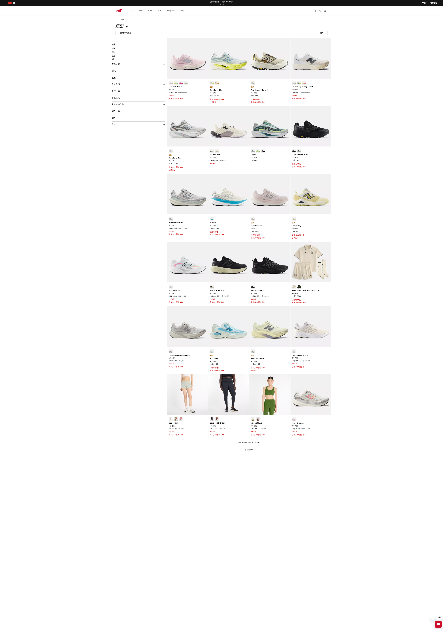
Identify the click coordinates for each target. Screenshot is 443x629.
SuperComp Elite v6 (217, 90)
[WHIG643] (299, 150)
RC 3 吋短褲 (173, 423)
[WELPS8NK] (258, 150)
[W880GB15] (211, 286)
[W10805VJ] (211, 218)
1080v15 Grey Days (176, 223)
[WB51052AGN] (253, 419)
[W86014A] (294, 351)
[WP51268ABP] (217, 419)
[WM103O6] (217, 150)
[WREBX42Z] (170, 150)
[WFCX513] (175, 82)
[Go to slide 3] (222, 4)
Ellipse (253, 155)
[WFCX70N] (181, 82)
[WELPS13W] (253, 150)
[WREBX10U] (253, 351)
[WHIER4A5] (253, 82)
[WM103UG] (211, 150)
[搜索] (315, 10)
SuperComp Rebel (175, 158)
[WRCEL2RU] (217, 82)
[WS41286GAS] (170, 419)
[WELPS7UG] (170, 286)
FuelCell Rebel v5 (175, 87)
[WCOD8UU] (294, 218)
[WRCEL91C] (211, 82)
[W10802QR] (253, 218)
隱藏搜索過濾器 (125, 33)
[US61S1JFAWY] (294, 286)
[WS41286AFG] (175, 419)
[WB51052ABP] (258, 419)
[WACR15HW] (211, 351)
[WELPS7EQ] (263, 150)
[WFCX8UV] (186, 82)
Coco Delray (296, 226)
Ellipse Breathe (174, 290)
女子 (117, 19)
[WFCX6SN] (170, 351)
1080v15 (213, 223)
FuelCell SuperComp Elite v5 (302, 87)
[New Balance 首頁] (119, 10)
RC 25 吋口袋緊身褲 (217, 423)
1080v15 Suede (256, 226)
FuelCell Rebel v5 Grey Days (179, 355)
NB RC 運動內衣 (257, 423)
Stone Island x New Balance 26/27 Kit (306, 290)
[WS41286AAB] (181, 419)
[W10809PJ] (294, 419)
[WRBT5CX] (253, 286)
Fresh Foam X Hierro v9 (259, 90)
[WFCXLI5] (170, 82)
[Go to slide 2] (221, 4)
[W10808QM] (170, 218)
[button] (320, 10)
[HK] (8, 3)
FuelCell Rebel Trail (258, 290)
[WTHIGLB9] (294, 150)
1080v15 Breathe (298, 423)
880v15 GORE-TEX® (217, 290)
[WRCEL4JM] (304, 82)
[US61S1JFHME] (299, 286)
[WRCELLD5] (294, 82)
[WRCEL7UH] (299, 82)
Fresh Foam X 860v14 (300, 355)
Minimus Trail (215, 155)
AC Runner (214, 358)
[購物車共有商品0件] (325, 11)
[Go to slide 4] (223, 4)
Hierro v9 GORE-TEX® (300, 155)
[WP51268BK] (211, 419)
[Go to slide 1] (219, 4)
